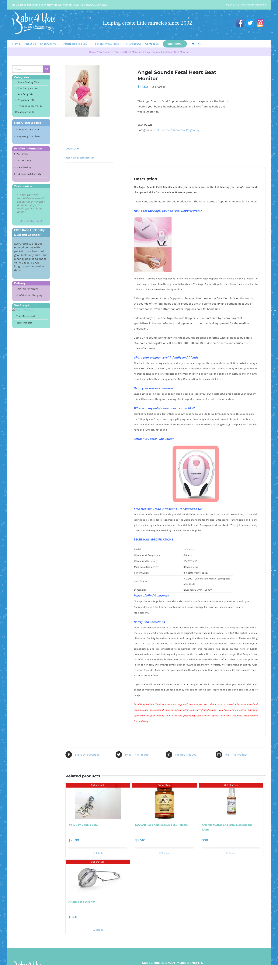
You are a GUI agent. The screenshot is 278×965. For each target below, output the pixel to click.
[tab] (89, 148)
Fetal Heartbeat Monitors (168, 130)
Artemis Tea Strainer (81, 901)
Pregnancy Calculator (28, 136)
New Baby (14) (25, 94)
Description (72, 148)
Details (99, 853)
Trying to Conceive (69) (30, 105)
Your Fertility (23, 160)
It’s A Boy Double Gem (83, 824)
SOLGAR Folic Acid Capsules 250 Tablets (161, 824)
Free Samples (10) (27, 88)
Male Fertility (23, 167)
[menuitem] (18, 43)
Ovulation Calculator (28, 129)
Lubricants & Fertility (28, 174)
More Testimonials (31, 221)
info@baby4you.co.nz (254, 4)
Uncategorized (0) (25, 111)
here (219, 379)
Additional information (80, 157)
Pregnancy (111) (25, 100)
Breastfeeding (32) (28, 82)
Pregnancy (192, 130)
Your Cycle (22, 153)
